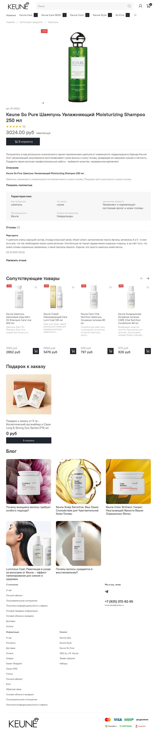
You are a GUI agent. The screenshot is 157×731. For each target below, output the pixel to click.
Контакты (10, 642)
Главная (10, 22)
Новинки (11, 15)
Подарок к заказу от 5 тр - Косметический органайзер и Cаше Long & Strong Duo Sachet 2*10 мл (28, 424)
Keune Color (77, 15)
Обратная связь (13, 689)
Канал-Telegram (14, 663)
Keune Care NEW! (51, 15)
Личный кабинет (14, 595)
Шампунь (53, 22)
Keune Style (100, 15)
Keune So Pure (67, 648)
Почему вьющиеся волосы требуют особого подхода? (28, 508)
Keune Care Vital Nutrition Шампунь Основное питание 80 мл (93, 318)
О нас (9, 590)
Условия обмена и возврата (20, 616)
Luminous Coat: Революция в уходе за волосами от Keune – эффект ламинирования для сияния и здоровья (28, 574)
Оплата (9, 626)
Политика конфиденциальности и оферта (26, 605)
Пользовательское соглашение (21, 600)
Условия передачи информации (22, 610)
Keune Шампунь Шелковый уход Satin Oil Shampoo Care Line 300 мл (18, 318)
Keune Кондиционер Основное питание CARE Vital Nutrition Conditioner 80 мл (129, 318)
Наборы (63, 663)
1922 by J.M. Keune (69, 653)
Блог (8, 684)
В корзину (28, 440)
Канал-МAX (11, 668)
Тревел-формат (67, 658)
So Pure (120, 15)
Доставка (10, 621)
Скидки (9, 658)
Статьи (9, 673)
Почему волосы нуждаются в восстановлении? (74, 570)
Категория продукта (31, 22)
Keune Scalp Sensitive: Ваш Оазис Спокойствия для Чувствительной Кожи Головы (77, 510)
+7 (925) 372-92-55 (119, 601)
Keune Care (25, 15)
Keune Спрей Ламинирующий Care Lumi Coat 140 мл (55, 316)
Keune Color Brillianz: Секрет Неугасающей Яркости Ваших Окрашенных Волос (124, 510)
